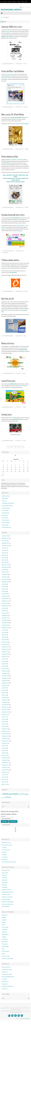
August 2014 (5, 685)
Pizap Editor (4, 887)
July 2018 (4, 584)
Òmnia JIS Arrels (5, 520)
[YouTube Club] (27, 7)
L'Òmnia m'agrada (6, 508)
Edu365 (3, 924)
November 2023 (5, 538)
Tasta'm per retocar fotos (7, 904)
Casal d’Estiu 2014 (8, 381)
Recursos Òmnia (5, 951)
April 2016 (4, 637)
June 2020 (4, 557)
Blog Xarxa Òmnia (6, 496)
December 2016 (5, 620)
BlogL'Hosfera (5, 498)
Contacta (17, 4)
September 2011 (5, 769)
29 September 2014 (19, 149)
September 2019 (5, 567)
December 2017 (5, 598)
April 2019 (4, 569)
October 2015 (5, 651)
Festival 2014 (6, 414)
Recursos (18, 1)
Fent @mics (4, 979)
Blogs (13, 4)
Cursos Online (5, 872)
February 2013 (5, 728)
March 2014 (4, 697)
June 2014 (4, 690)
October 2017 (5, 603)
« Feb (2, 475)
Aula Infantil (4, 915)
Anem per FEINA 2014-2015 (11, 27)
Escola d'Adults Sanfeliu (7, 505)
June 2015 (4, 661)
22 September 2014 (19, 207)
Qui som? (9, 1)
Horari (22, 1)
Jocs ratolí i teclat (6, 849)
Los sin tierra (5, 988)
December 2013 (5, 704)
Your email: (3, 816)
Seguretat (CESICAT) (6, 889)
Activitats (14, 1)
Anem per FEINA (8, 4)
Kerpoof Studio (5, 934)
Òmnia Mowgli (5, 525)
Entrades (4, 1)
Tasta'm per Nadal (6, 899)
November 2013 (5, 707)
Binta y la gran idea (6, 967)
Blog (26, 291)
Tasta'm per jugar (6, 956)
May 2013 (4, 721)
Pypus (3, 949)
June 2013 (4, 719)
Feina (26, 63)
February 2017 (5, 615)
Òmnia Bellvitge (5, 513)
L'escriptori (4, 854)
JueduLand (4, 932)
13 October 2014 (19, 63)
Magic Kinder (5, 941)
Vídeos (26, 794)
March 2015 (4, 668)
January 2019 (5, 577)
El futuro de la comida (7, 974)
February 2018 (5, 596)
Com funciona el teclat (7, 845)
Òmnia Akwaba (5, 510)
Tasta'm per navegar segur (8, 901)
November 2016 (5, 622)
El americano (5, 972)
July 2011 (4, 774)
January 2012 (5, 760)
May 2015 (4, 663)
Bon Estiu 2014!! (7, 298)
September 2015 (5, 654)
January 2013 (5, 731)
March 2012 (4, 755)
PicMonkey (4, 885)
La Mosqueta (5, 939)
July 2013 (4, 716)
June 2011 (4, 777)
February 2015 (5, 671)
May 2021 (4, 552)
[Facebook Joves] (25, 7)
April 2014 (4, 695)
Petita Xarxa (4, 944)
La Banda (4, 937)
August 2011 (5, 772)
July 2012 (4, 745)
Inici (1, 1)
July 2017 (4, 608)
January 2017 (5, 618)
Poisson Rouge (5, 946)
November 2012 (5, 736)
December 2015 (5, 646)
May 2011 (4, 779)
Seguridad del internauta (7, 892)
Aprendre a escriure (6, 842)
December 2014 (5, 675)
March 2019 (4, 572)
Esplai (26, 106)
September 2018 (5, 581)
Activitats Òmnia (6, 870)
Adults (27, 149)
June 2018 (4, 586)
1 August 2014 (18, 335)
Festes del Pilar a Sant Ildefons (12, 71)
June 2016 (4, 632)
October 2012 (5, 738)
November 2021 (5, 543)
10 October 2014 (19, 106)
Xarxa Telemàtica (6, 906)
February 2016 (5, 642)
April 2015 (4, 666)
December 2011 (5, 762)
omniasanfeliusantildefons (8, 63)
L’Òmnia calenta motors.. (10, 260)
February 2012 (5, 757)
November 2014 (5, 678)
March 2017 (4, 613)
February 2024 (5, 536)
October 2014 (5, 680)
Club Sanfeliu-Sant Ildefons (8, 503)
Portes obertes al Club (9, 156)
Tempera (22, 1018)
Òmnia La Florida (5, 522)
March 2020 (4, 562)
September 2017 (5, 605)
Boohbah (4, 917)
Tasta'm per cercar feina (7, 897)
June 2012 (4, 748)
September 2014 (5, 683)
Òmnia (8, 797)
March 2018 (4, 593)
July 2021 (4, 548)
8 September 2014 (19, 291)
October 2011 (5, 767)
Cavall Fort (4, 920)
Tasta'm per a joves (6, 894)
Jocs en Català (5, 927)
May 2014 (4, 692)
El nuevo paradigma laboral (8, 976)
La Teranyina (4, 857)
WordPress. (27, 1018)
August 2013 (5, 714)
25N (2, 794)
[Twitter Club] (23, 7)
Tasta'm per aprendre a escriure (9, 862)
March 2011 (4, 784)
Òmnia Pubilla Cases (6, 527)
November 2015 (5, 649)
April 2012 (4, 753)
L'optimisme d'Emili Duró (7, 986)
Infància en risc (5, 981)
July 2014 (4, 687)
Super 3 (3, 953)
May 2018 (4, 589)
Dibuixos (4, 922)
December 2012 (5, 733)
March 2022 (4, 540)
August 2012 (5, 743)
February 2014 (5, 700)
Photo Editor (5, 882)
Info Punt (2, 4)
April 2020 (4, 560)
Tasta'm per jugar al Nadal (7, 958)
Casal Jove (4, 500)
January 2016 (5, 644)
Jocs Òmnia (4, 929)
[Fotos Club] (29, 7)
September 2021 (5, 545)
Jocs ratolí (4, 847)
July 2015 (4, 659)
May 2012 (4, 750)
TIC (23, 794)
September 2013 (5, 712)
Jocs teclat (4, 852)
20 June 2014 (18, 440)
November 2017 (5, 601)
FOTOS (18, 434)
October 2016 (5, 625)
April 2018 (4, 591)
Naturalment (5, 880)
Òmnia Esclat (5, 515)
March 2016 (4, 639)
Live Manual (4, 877)
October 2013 (5, 709)
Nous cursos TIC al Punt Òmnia (12, 114)
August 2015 (5, 656)
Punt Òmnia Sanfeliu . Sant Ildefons (11, 9)
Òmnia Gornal (5, 517)
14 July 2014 (18, 373)
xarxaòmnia (3, 797)
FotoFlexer (4, 875)
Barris (26, 1)
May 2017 (4, 610)
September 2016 (5, 627)
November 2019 (5, 564)
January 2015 (5, 673)
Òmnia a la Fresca (7, 343)
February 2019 (5, 574)
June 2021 (4, 550)
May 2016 (4, 634)
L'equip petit (4, 984)
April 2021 (4, 555)
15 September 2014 (19, 250)
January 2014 (5, 702)
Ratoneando (4, 859)
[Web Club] (21, 7)
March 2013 (4, 726)
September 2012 (5, 741)
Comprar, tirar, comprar (7, 969)
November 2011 (5, 765)
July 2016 (4, 630)
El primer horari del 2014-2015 (12, 215)
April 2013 (4, 724)
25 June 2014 (18, 407)
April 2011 (4, 782)
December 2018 (5, 579)
